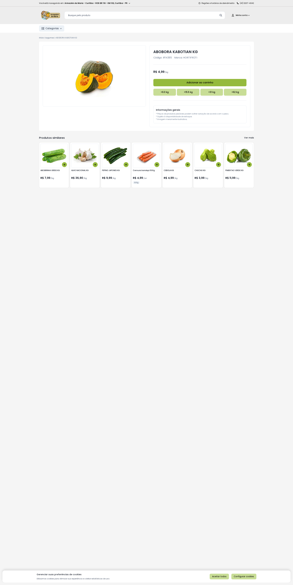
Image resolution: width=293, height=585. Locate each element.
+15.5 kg (188, 92)
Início (41, 37)
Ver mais (249, 137)
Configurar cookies (244, 576)
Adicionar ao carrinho (199, 82)
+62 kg (235, 92)
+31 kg (211, 92)
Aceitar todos (219, 576)
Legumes (49, 37)
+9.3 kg (165, 92)
